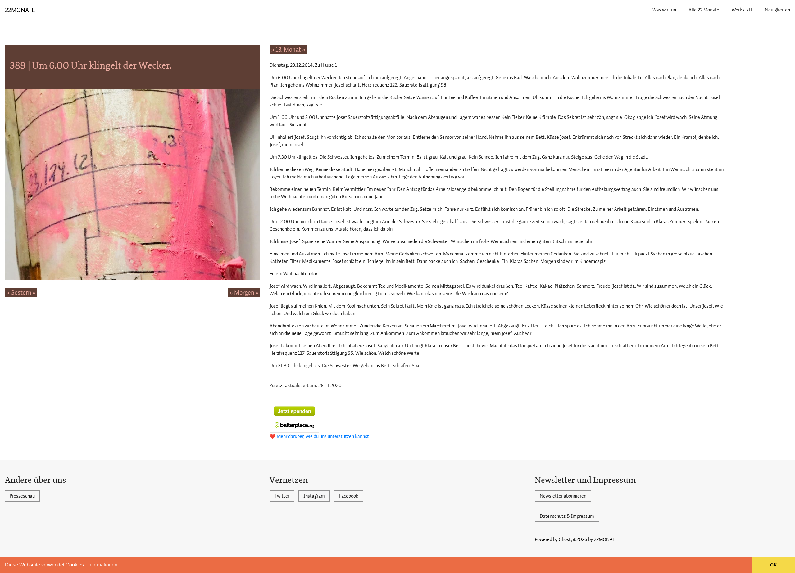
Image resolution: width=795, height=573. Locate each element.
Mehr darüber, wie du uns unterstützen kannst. (323, 436)
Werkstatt (742, 10)
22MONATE (20, 10)
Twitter (282, 496)
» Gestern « (21, 292)
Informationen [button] (102, 564)
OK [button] (773, 564)
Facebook (348, 496)
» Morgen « (244, 292)
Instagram (314, 496)
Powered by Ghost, (553, 539)
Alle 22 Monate (703, 10)
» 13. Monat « (288, 49)
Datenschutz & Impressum (567, 516)
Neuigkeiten (777, 10)
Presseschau (22, 496)
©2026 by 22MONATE (595, 539)
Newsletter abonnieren (563, 496)
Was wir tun (664, 10)
